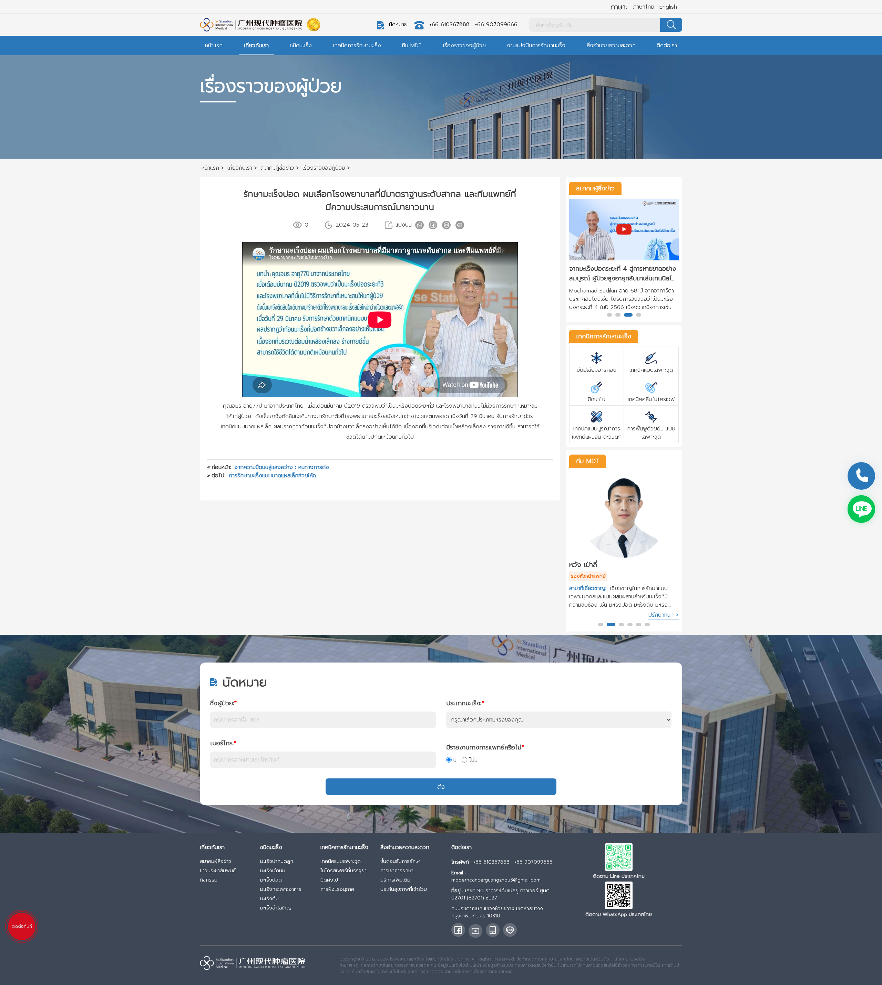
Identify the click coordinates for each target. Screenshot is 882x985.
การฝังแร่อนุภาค (337, 889)
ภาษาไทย (643, 7)
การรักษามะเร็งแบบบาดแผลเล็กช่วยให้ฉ (272, 475)
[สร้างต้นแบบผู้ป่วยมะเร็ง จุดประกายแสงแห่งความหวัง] (624, 229)
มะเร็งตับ (269, 898)
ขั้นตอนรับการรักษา (400, 861)
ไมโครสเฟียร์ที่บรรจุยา (343, 870)
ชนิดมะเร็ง (301, 45)
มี (455, 760)
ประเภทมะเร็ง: (465, 703)
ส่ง (441, 787)
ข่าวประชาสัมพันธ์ (218, 870)
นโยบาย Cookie (629, 959)
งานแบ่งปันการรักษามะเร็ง (536, 45)
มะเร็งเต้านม (272, 870)
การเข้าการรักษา (396, 870)
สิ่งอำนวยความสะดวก (611, 45)
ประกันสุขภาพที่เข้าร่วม (403, 889)
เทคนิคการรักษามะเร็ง (357, 45)
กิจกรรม (208, 880)
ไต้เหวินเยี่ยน (586, 564)
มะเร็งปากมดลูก (276, 861)
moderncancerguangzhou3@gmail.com (496, 880)
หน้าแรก (214, 45)
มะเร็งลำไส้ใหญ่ (275, 908)
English (668, 7)
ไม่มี (473, 760)
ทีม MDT (412, 45)
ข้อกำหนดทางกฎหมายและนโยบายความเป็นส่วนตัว (562, 959)
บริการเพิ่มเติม (395, 880)
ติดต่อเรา (667, 45)
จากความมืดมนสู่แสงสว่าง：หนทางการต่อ (282, 467)
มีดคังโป (329, 880)
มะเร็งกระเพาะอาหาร (280, 889)
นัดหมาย (398, 24)
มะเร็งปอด (271, 880)
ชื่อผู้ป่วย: (223, 703)
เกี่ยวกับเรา (256, 45)
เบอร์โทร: (223, 743)
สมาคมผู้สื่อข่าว (595, 188)
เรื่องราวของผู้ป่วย (464, 45)
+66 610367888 (449, 24)
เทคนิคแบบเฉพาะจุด (340, 861)
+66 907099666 (496, 24)
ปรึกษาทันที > (663, 615)
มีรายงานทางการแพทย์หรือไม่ (485, 747)
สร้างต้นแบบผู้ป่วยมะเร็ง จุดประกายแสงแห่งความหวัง (620, 273)
